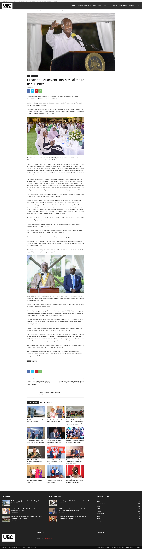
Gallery (55, 1)
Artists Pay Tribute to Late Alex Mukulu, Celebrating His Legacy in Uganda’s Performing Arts (74, 480)
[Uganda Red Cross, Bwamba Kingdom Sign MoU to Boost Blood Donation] (56, 452)
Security (29, 438)
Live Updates (32, 1)
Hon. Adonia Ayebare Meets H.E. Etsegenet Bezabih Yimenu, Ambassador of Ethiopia (55, 421)
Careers (44, 1)
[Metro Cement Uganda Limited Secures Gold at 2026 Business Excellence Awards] (75, 452)
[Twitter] (32, 91)
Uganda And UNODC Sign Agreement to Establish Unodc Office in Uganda (54, 480)
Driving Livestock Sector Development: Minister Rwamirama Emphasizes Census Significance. (71, 382)
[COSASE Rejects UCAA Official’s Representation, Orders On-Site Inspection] (56, 433)
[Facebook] (28, 91)
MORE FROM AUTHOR (46, 402)
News (33, 10)
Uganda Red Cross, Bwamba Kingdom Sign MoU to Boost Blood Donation (55, 461)
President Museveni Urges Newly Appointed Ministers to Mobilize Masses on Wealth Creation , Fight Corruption (40, 383)
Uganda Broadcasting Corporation (49, 392)
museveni (34, 361)
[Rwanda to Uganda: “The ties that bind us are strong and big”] (53, 503)
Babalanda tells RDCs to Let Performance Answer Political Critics (34, 461)
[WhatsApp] (40, 91)
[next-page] (31, 486)
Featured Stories (39, 10)
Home (15, 1)
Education (69, 438)
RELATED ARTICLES (33, 402)
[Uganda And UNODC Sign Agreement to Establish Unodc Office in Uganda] (56, 471)
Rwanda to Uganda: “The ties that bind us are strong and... (74, 501)
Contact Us (49, 1)
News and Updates (23, 1)
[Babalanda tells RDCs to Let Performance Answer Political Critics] (36, 452)
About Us (39, 1)
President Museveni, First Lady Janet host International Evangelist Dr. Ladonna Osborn (36, 480)
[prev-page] (28, 486)
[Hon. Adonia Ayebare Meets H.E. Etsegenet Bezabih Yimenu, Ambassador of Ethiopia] (56, 412)
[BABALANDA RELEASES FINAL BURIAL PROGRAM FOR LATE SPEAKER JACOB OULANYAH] (53, 519)
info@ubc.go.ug (48, 538)
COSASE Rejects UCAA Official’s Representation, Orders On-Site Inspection (54, 442)
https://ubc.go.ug (42, 394)
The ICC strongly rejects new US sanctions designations (26, 501)
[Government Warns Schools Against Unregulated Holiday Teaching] (75, 433)
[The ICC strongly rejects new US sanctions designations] (36, 412)
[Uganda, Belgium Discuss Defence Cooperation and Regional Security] (36, 433)
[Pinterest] (36, 91)
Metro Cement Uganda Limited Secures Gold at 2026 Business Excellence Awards (74, 461)
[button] (138, 5)
